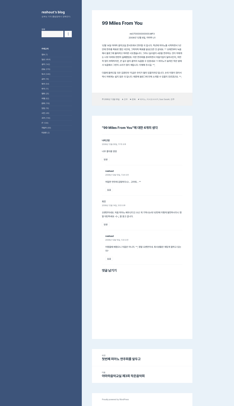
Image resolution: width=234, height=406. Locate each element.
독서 (43, 74)
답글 (106, 159)
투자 (43, 89)
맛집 (43, 108)
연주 (173, 99)
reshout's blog (53, 12)
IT (42, 123)
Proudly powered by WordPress (115, 399)
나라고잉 (106, 140)
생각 (43, 64)
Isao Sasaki (164, 99)
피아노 (143, 99)
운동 (43, 69)
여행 (43, 98)
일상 (43, 59)
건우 (126, 99)
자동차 (44, 128)
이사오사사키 (152, 99)
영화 (43, 94)
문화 (43, 103)
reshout (109, 171)
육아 (43, 84)
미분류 (44, 133)
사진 (43, 113)
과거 (43, 118)
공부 (43, 79)
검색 (43, 29)
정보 (43, 54)
